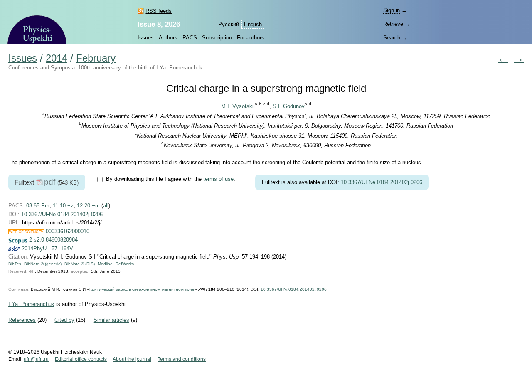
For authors (250, 38)
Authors (168, 38)
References (22, 320)
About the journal (132, 359)
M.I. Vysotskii (238, 106)
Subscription (217, 38)
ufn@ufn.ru (36, 359)
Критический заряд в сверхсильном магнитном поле (142, 289)
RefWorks (125, 263)
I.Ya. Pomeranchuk (31, 304)
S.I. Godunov (289, 106)
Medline (105, 263)
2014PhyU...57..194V (47, 248)
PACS (189, 38)
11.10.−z (63, 205)
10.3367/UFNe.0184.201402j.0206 (381, 182)
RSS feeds (158, 11)
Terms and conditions (182, 359)
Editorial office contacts (81, 359)
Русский (228, 24)
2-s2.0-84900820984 (53, 240)
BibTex (14, 263)
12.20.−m (88, 205)
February (96, 58)
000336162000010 (67, 231)
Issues (146, 38)
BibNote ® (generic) (43, 263)
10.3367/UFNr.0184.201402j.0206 (294, 289)
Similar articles (111, 320)
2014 (56, 58)
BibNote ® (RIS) (79, 263)
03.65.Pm (37, 205)
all (105, 205)
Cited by (64, 320)
